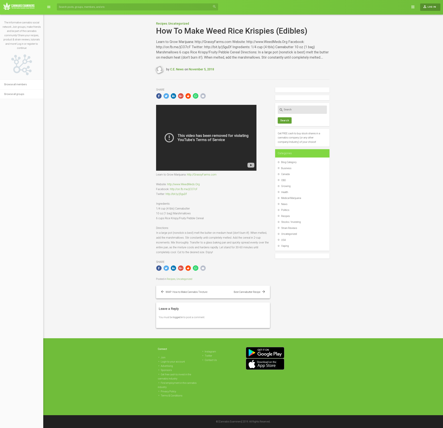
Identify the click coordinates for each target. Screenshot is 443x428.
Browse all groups (14, 94)
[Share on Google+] (181, 96)
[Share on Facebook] (159, 96)
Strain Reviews (289, 228)
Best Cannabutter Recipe (247, 292)
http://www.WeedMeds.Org (183, 184)
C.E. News (177, 69)
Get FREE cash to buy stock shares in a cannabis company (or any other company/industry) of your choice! (299, 137)
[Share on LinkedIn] (174, 96)
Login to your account (173, 361)
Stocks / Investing (291, 222)
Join (163, 357)
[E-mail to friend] (203, 96)
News (284, 204)
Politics (285, 210)
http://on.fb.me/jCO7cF (184, 189)
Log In (429, 7)
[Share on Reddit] (188, 96)
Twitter (208, 355)
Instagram (210, 351)
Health (284, 192)
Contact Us (211, 360)
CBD (283, 180)
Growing (286, 186)
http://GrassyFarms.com (201, 174)
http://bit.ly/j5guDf (176, 194)
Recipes (161, 23)
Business (286, 168)
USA (283, 240)
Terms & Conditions (171, 395)
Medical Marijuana (291, 198)
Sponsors (166, 370)
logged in (178, 317)
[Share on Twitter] (166, 96)
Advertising (167, 366)
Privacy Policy (168, 391)
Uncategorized (178, 23)
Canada (285, 174)
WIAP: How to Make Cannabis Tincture (186, 292)
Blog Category (289, 162)
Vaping (285, 245)
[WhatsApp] (195, 96)
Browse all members (15, 84)
